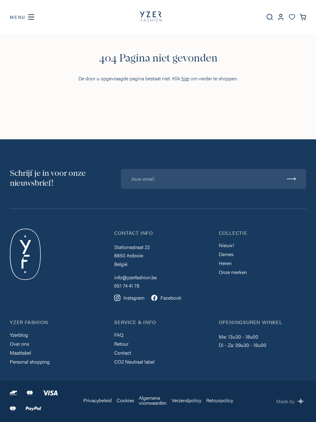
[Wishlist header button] (292, 17)
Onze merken (233, 273)
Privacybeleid (97, 401)
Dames (226, 255)
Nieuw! (226, 246)
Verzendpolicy (186, 401)
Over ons (19, 344)
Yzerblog (19, 335)
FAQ (118, 335)
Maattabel (20, 353)
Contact (122, 353)
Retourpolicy (219, 401)
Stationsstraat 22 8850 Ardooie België (132, 255)
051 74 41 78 (126, 285)
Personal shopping (30, 362)
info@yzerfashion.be (135, 277)
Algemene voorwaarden (153, 400)
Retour (121, 344)
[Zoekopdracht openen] (270, 17)
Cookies (125, 401)
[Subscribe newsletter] (291, 179)
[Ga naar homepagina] (150, 17)
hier (185, 78)
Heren (225, 264)
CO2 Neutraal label (134, 362)
